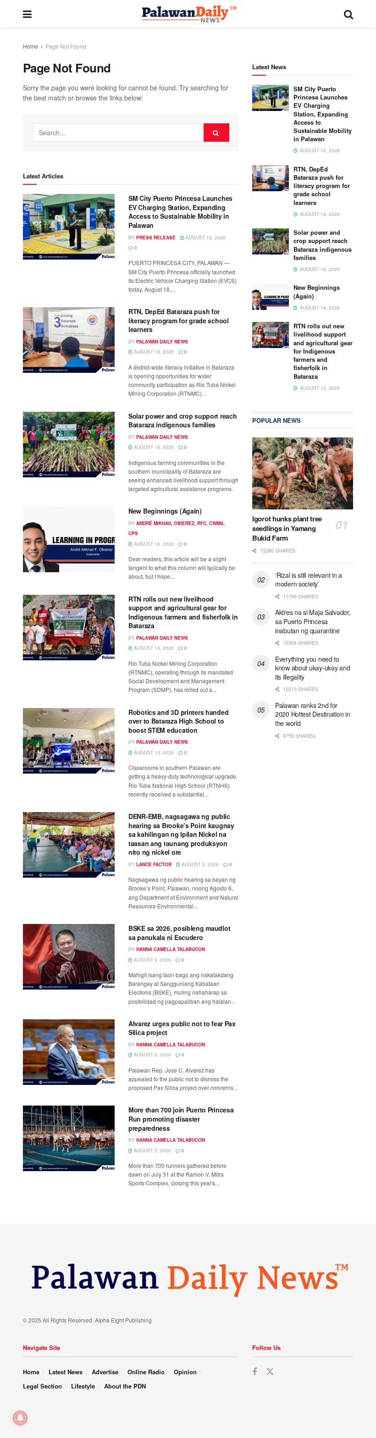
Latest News (66, 1371)
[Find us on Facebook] (254, 1372)
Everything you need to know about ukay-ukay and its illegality (312, 667)
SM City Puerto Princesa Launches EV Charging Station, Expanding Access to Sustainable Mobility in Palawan (180, 212)
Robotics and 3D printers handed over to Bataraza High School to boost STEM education (178, 721)
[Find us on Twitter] (270, 1371)
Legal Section (42, 1386)
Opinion (185, 1371)
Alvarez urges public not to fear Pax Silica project (182, 1028)
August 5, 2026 (152, 1150)
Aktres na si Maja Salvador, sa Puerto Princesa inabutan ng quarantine (312, 621)
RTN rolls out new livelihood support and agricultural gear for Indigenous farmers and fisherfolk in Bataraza (183, 612)
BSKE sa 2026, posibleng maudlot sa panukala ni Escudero (179, 933)
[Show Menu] (27, 14)
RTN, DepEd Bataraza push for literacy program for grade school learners (178, 320)
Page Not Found (65, 46)
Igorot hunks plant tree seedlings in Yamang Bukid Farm (287, 528)
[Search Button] (348, 14)
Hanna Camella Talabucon (170, 949)
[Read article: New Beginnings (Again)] (69, 539)
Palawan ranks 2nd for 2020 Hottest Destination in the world (312, 714)
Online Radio (146, 1371)
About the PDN (125, 1386)
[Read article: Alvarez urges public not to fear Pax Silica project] (69, 1052)
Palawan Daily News (162, 341)
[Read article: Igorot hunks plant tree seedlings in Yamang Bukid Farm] (302, 473)
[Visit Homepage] (188, 14)
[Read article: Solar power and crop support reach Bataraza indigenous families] (69, 444)
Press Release (156, 237)
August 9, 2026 (199, 864)
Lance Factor (153, 864)
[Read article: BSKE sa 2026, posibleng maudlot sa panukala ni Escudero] (69, 957)
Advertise (105, 1371)
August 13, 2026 (153, 648)
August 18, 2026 (205, 237)
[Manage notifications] (20, 1417)
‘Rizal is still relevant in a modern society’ (308, 579)
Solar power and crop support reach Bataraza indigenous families (182, 420)
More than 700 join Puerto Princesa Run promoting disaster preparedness (180, 1118)
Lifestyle (83, 1386)
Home (30, 46)
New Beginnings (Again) (165, 510)
